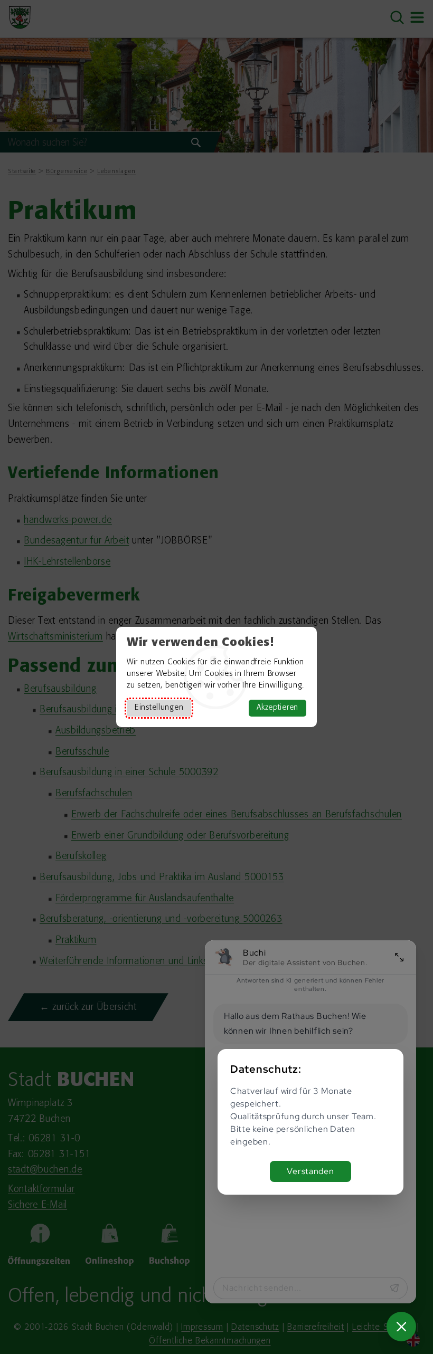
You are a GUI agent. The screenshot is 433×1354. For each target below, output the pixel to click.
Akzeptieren (277, 708)
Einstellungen (159, 708)
